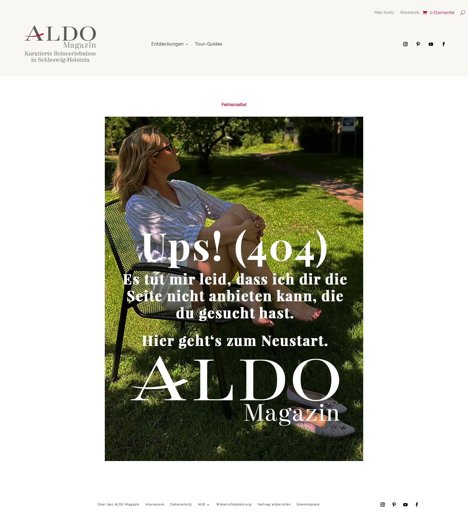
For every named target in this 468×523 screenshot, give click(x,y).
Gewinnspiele (308, 504)
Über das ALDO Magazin (118, 504)
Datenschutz (181, 504)
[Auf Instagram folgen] (405, 44)
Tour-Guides (209, 44)
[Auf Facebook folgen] (443, 44)
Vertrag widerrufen (274, 504)
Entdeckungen (167, 44)
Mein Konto (384, 13)
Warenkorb (410, 13)
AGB (201, 504)
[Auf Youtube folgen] (431, 44)
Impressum (155, 504)
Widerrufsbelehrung (234, 504)
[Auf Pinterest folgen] (418, 44)
